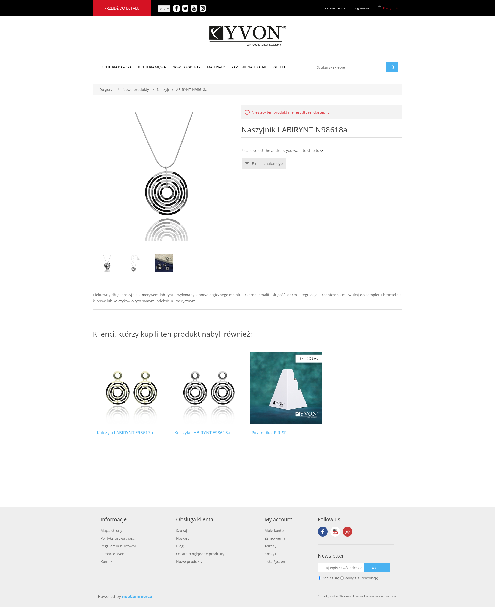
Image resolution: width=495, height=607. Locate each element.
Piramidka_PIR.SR (269, 432)
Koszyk (270, 553)
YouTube (335, 532)
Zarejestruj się (335, 8)
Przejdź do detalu (121, 8)
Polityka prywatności (118, 538)
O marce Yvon (113, 553)
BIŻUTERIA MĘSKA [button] (152, 67)
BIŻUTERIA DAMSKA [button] (116, 67)
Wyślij (377, 567)
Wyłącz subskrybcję (361, 578)
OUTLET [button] (279, 67)
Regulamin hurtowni (118, 545)
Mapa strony (111, 530)
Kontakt (107, 561)
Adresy (270, 545)
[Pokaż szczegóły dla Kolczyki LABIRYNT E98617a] (131, 388)
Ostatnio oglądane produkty (200, 553)
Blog (180, 545)
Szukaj (181, 530)
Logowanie (361, 8)
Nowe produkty (189, 561)
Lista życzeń (275, 561)
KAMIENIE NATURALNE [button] (249, 67)
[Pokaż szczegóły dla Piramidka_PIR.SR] (286, 388)
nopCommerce (137, 596)
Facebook (323, 532)
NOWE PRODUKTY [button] (186, 67)
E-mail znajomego (267, 163)
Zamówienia (275, 538)
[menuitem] (116, 67)
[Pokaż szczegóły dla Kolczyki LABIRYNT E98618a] (209, 388)
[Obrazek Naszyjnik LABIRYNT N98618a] (107, 263)
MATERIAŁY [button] (216, 67)
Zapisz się (330, 578)
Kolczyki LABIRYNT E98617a (125, 432)
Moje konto (274, 530)
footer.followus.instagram (347, 532)
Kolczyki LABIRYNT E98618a (202, 432)
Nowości (183, 538)
